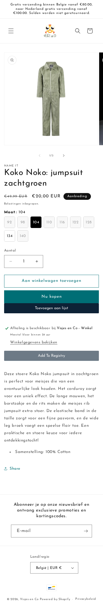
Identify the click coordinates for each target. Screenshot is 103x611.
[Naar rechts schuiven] (64, 156)
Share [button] (15, 469)
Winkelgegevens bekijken (33, 342)
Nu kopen (51, 297)
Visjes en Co (29, 599)
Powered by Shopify (55, 599)
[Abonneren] (86, 531)
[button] (11, 31)
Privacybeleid (85, 599)
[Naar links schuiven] (40, 156)
